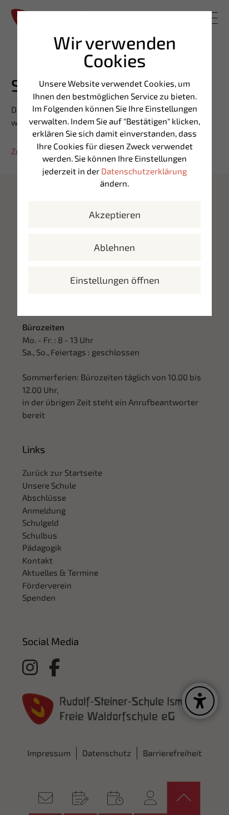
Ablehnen (114, 247)
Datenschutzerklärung (144, 171)
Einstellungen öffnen (115, 279)
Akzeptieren (115, 214)
